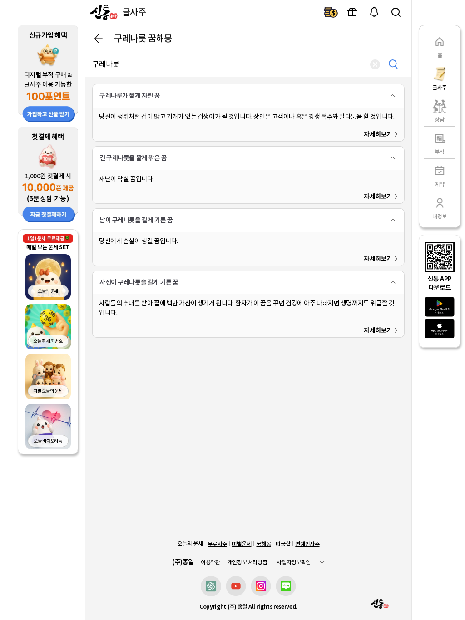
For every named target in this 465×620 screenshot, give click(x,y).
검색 (396, 12)
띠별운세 (242, 544)
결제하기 (330, 12)
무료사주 (217, 544)
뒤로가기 (98, 38)
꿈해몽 (263, 544)
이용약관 (210, 562)
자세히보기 (378, 134)
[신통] (103, 12)
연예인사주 (307, 544)
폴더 (392, 95)
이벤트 (352, 12)
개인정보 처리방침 (247, 562)
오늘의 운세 (190, 543)
